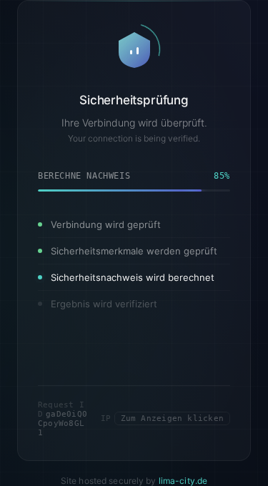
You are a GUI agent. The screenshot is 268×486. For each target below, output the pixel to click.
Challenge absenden (134, 421)
